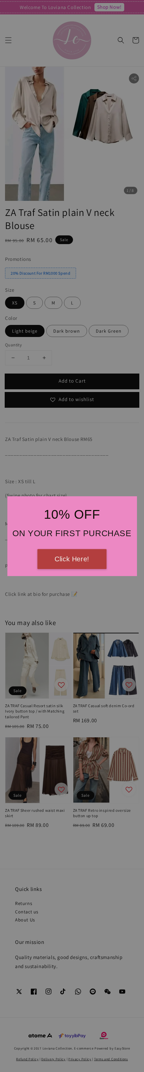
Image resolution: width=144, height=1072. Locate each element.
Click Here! (72, 559)
